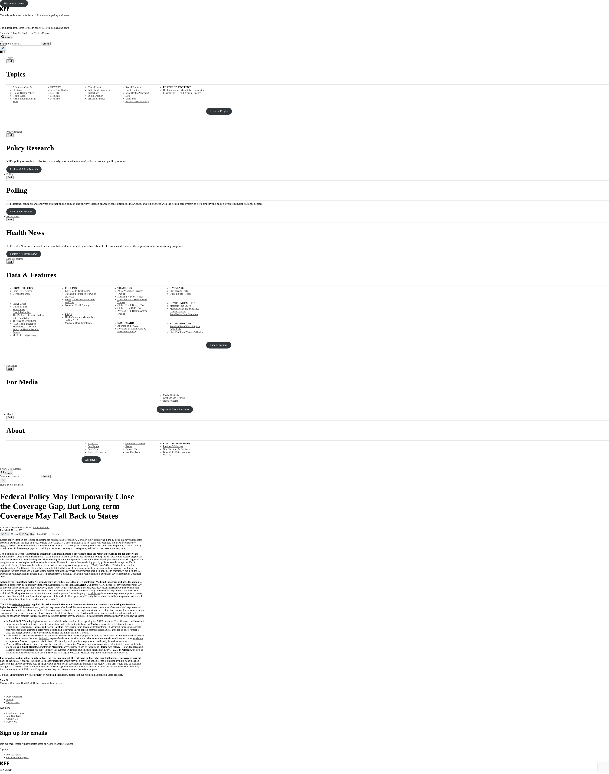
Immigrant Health (59, 90)
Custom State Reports (180, 293)
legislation (44, 638)
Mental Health (95, 87)
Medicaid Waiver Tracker (130, 296)
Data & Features (14, 258)
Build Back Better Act (17, 553)
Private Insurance (96, 98)
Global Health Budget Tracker (132, 305)
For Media (11, 365)
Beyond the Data (21, 293)
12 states (116, 539)
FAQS (68, 314)
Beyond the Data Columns (176, 452)
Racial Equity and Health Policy (134, 88)
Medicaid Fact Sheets (180, 305)
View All (167, 455)
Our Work (93, 449)
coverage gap (57, 539)
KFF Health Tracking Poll (78, 291)
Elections (17, 90)
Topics (9, 58)
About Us (93, 443)
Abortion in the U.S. (127, 325)
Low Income (56, 683)
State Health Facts (179, 291)
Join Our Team (132, 452)
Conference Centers (32, 33)
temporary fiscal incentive (24, 584)
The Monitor (19, 309)
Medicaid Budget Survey (25, 335)
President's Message (173, 446)
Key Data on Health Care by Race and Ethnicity (131, 330)
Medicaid (55, 95)
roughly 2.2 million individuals (83, 539)
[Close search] (3, 48)
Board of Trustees (97, 452)
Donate (45, 33)
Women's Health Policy (137, 101)
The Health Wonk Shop (24, 321)
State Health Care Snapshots (184, 314)
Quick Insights (20, 306)
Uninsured (130, 98)
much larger (94, 593)
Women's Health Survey (77, 305)
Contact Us (131, 449)
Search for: (6, 43)
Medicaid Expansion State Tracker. (104, 674)
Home (3, 484)
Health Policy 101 (22, 312)
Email (16, 534)
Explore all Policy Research (24, 169)
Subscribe (5, 33)
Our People (93, 446)
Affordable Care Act (23, 87)
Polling (9, 174)
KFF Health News (16, 246)
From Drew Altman (22, 291)
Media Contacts (171, 395)
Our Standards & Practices (176, 449)
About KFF (91, 459)
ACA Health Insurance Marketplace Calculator (24, 325)
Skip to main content (14, 3)
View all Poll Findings (21, 211)
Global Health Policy (23, 93)
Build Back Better (30, 683)
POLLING (71, 288)
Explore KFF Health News (23, 254)
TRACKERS (124, 288)
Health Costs (19, 95)
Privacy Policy (13, 754)
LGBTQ (54, 93)
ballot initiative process (121, 644)
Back (10, 61)
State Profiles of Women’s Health (186, 332)
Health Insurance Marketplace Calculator (183, 90)
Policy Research (14, 132)
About (9, 414)
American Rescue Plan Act (63, 584)
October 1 (122, 652)
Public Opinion (95, 95)
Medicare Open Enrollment (78, 323)
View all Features (218, 345)
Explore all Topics (219, 111)
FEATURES (19, 303)
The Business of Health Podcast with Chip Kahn (29, 316)
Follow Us (15, 33)
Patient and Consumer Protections (99, 91)
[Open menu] (1, 41)
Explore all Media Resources (174, 409)
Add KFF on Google (48, 534)
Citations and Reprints (174, 398)
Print (6, 534)
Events (128, 446)
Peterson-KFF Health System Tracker (182, 93)
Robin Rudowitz (41, 527)
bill (78, 621)
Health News (13, 216)
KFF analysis (89, 596)
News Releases (170, 400)
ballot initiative (46, 649)
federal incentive (21, 604)
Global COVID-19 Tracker (131, 308)
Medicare (55, 98)
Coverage (45, 683)
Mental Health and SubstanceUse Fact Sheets (184, 310)
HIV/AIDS (56, 87)
